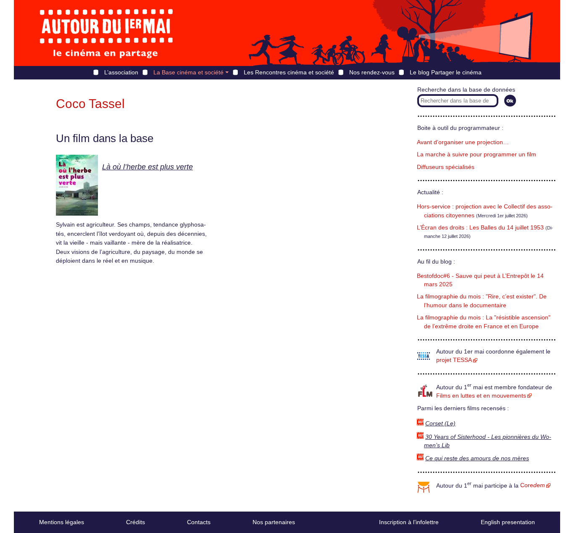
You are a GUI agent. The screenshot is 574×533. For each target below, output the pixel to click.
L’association (121, 72)
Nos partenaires (274, 522)
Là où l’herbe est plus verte (147, 167)
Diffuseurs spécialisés (445, 167)
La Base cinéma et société (188, 72)
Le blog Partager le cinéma (446, 72)
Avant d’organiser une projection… (463, 142)
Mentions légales (61, 522)
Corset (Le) (440, 423)
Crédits (135, 522)
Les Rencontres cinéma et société (289, 72)
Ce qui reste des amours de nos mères (477, 458)
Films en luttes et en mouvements (481, 396)
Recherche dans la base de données (466, 90)
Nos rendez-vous (372, 72)
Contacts (199, 522)
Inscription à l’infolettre (409, 522)
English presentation (508, 522)
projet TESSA (454, 360)
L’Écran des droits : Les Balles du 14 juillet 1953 (480, 227)
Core (532, 485)
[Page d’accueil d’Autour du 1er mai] (106, 33)
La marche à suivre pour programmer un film (476, 154)
